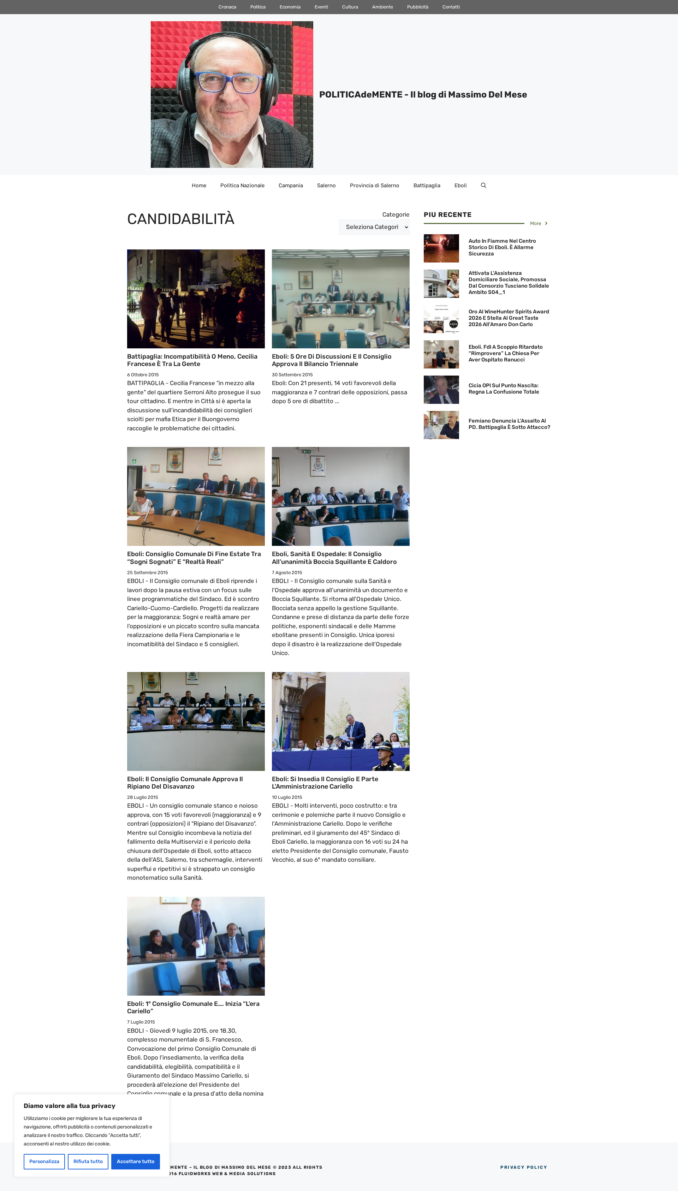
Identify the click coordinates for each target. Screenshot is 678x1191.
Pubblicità (417, 7)
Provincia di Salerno (374, 185)
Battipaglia (427, 185)
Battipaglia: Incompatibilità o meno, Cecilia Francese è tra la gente (192, 360)
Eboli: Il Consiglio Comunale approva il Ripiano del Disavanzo (185, 783)
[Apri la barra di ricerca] (483, 185)
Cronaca (227, 7)
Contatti (451, 7)
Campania (291, 185)
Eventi (321, 7)
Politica (258, 7)
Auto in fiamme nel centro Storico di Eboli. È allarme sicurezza (502, 247)
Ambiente (382, 7)
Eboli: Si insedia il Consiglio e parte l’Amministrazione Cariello (325, 783)
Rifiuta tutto (88, 1161)
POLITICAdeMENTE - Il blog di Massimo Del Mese (423, 94)
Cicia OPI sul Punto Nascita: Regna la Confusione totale (504, 388)
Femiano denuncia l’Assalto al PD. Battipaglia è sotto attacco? (509, 424)
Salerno (326, 185)
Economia (290, 7)
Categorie (396, 214)
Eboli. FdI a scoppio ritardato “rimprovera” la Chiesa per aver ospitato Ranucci (506, 353)
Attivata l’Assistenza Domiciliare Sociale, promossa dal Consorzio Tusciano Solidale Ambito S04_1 (509, 282)
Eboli (460, 185)
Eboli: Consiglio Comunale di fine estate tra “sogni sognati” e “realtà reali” (194, 558)
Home (199, 185)
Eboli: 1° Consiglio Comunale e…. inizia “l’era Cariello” (193, 1007)
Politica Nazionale (242, 185)
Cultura (350, 7)
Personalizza (44, 1161)
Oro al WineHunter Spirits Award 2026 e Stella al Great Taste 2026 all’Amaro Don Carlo (509, 318)
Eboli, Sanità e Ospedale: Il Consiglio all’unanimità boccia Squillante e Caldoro (334, 558)
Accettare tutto (135, 1161)
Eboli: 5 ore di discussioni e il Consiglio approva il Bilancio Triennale (332, 360)
